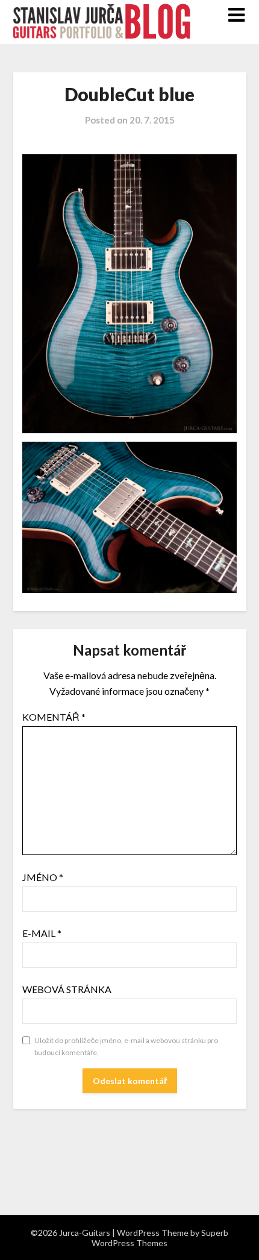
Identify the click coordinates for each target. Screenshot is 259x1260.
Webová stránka (66, 989)
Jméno (42, 877)
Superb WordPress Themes (160, 1237)
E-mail (41, 933)
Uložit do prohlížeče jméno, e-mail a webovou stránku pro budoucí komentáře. (126, 1046)
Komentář (54, 716)
